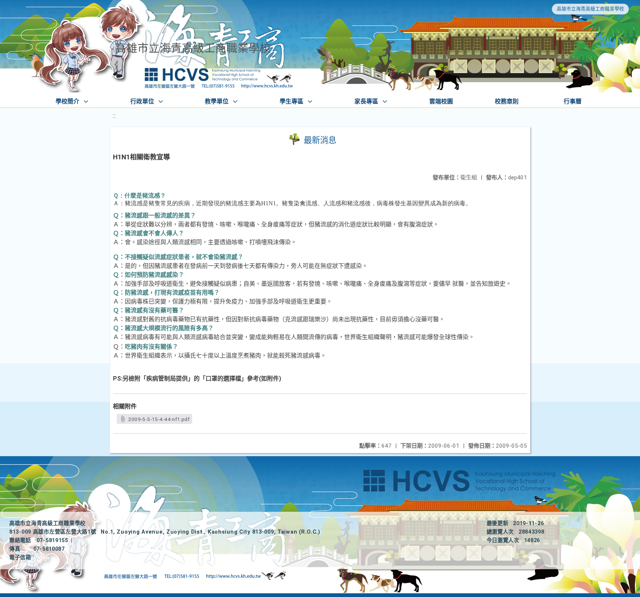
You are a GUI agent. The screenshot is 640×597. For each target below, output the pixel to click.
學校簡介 (67, 101)
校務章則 (507, 101)
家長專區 (366, 101)
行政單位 (142, 101)
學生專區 (291, 101)
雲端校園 (441, 101)
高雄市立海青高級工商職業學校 (590, 8)
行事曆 (572, 101)
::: (114, 115)
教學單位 (217, 101)
